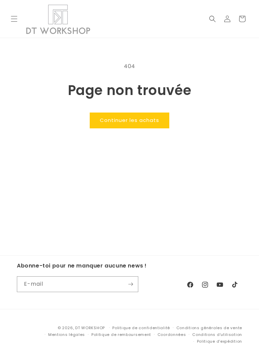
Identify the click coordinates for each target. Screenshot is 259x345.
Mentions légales (66, 334)
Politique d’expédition (219, 341)
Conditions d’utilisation (217, 334)
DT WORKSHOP (90, 328)
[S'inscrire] (130, 284)
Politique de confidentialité (141, 328)
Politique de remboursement (121, 334)
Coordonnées (171, 334)
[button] (14, 18)
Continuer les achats (129, 120)
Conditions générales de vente (209, 328)
